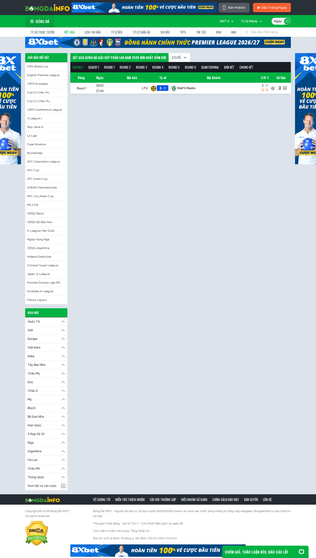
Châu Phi (34, 468)
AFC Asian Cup (37, 179)
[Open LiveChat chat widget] (301, 552)
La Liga (32, 135)
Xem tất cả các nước (42, 486)
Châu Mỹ (34, 373)
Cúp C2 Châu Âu (38, 101)
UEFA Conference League (44, 109)
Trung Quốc (36, 477)
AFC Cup (33, 170)
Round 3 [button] (141, 67)
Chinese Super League (42, 265)
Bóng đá (42, 21)
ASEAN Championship (42, 187)
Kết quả (69, 32)
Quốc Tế (34, 321)
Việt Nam (34, 347)
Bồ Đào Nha (36, 416)
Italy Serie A (35, 127)
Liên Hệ (267, 499)
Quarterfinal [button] (210, 67)
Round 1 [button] (78, 67)
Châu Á (33, 391)
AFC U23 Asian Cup (40, 196)
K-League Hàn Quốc (41, 230)
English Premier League (43, 75)
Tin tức (201, 32)
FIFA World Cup (37, 66)
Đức (30, 382)
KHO (233, 32)
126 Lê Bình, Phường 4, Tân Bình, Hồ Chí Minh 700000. (141, 538)
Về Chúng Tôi (101, 499)
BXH (218, 32)
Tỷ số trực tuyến (42, 32)
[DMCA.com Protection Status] (36, 533)
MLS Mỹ (33, 205)
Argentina (34, 451)
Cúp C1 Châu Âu (38, 92)
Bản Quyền (251, 499)
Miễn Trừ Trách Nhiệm (130, 499)
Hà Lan (33, 460)
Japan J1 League (38, 274)
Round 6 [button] (190, 67)
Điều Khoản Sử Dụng (194, 499)
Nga (31, 442)
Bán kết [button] (229, 67)
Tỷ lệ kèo (116, 32)
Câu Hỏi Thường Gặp (163, 499)
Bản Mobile (236, 7)
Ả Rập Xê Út (36, 434)
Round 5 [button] (174, 67)
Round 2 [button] (125, 67)
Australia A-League (40, 291)
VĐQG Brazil (35, 213)
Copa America (36, 144)
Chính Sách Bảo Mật (225, 499)
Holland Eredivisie (39, 256)
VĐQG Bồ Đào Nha (39, 222)
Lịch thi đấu (93, 32)
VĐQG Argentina (38, 248)
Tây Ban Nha (36, 365)
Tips (183, 32)
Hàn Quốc (34, 425)
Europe (33, 339)
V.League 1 (34, 118)
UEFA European (37, 83)
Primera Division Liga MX (43, 282)
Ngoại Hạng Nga (38, 239)
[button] (78, 67)
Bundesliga (34, 153)
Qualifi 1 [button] (93, 67)
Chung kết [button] (246, 67)
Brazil (31, 408)
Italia (31, 356)
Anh (30, 330)
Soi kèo (165, 32)
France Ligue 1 (37, 300)
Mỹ (30, 399)
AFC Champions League (43, 161)
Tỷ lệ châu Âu (141, 32)
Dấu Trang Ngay (274, 7)
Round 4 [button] (157, 67)
